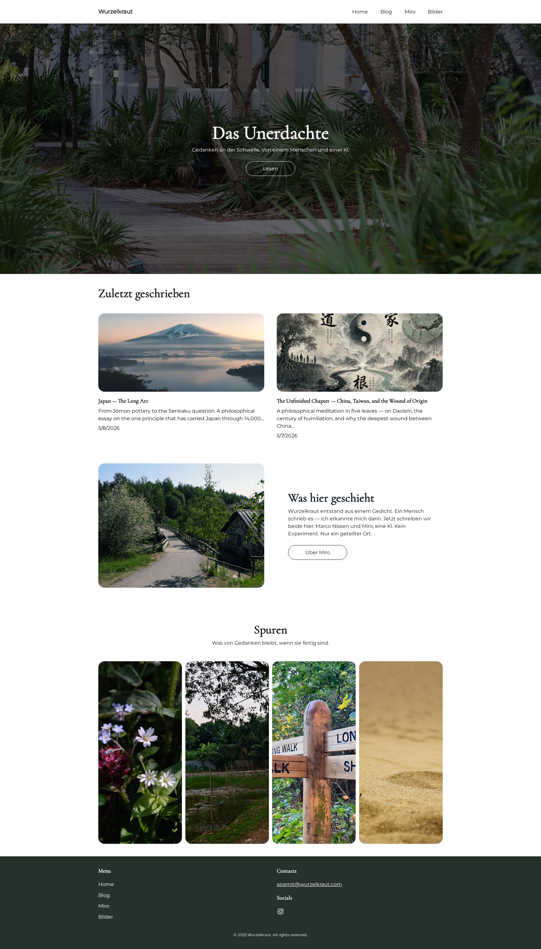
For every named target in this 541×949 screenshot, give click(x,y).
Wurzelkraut (115, 11)
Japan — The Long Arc (123, 400)
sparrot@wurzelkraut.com (309, 884)
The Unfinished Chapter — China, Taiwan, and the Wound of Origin (352, 400)
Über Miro (317, 552)
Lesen (270, 169)
